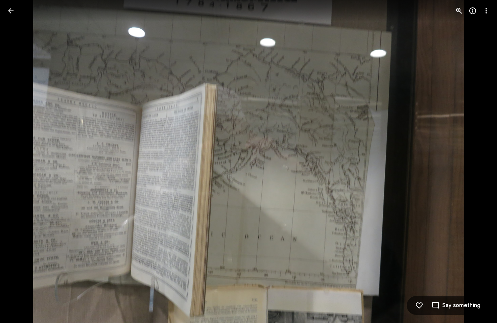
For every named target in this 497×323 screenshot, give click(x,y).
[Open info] (472, 11)
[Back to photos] (11, 11)
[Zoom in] (459, 11)
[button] (18, 161)
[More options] (486, 11)
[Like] (419, 305)
